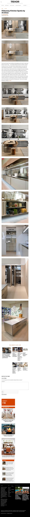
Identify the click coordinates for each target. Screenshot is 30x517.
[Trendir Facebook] (3, 403)
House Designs (12, 5)
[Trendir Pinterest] (5, 403)
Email (3, 392)
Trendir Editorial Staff (5, 14)
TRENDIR (15, 2)
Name (3, 391)
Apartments (7, 5)
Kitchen (2, 5)
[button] (15, 28)
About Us (9, 487)
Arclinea (9, 80)
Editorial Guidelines (9, 489)
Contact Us (9, 496)
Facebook (12, 489)
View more (25, 5)
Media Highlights (9, 492)
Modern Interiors (18, 5)
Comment (3, 381)
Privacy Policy (9, 494)
